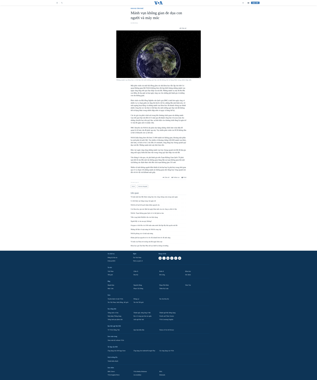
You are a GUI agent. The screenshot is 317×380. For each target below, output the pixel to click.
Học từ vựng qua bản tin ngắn (142, 316)
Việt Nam (110, 271)
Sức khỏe (188, 275)
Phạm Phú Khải (164, 285)
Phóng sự (136, 299)
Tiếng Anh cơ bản (113, 313)
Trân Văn (188, 285)
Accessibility (137, 375)
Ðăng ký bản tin (112, 258)
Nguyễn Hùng (137, 285)
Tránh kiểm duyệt (113, 361)
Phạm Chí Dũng (138, 288)
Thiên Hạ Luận (163, 288)
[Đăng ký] (179, 258)
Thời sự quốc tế (138, 261)
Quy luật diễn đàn (138, 330)
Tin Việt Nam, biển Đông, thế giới (118, 302)
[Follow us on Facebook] (160, 258)
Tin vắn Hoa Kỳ (164, 299)
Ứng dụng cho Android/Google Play (144, 351)
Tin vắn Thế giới (138, 302)
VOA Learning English (166, 319)
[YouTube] (248, 2)
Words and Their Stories (166, 316)
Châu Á (135, 271)
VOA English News (114, 375)
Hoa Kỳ (135, 275)
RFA (160, 371)
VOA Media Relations (140, 371)
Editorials (162, 375)
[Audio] (243, 2)
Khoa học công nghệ (137, 8)
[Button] (183, 28)
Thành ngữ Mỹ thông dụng (167, 313)
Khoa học (188, 271)
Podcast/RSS (111, 261)
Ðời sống (162, 275)
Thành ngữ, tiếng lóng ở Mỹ (142, 313)
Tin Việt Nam (137, 258)
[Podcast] (175, 258)
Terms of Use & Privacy (166, 330)
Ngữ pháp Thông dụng (114, 316)
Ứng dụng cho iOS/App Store (116, 351)
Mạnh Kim (111, 285)
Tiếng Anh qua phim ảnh (115, 319)
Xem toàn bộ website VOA (116, 340)
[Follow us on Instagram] (171, 258)
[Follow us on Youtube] (167, 258)
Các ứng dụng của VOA (166, 351)
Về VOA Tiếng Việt (114, 330)
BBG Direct (111, 371)
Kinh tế (161, 271)
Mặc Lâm (110, 288)
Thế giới (110, 275)
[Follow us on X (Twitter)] (164, 258)
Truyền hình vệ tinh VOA (115, 299)
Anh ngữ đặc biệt (138, 319)
